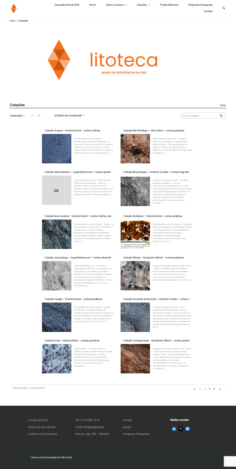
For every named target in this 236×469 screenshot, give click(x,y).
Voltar (223, 105)
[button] (223, 8)
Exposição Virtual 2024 (67, 4)
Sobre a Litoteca (115, 4)
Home (92, 4)
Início (12, 20)
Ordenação (16, 115)
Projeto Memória (169, 4)
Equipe (127, 427)
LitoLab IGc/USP (38, 420)
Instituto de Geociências (42, 434)
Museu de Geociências (42, 427)
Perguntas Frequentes (200, 4)
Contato (208, 11)
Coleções (142, 4)
